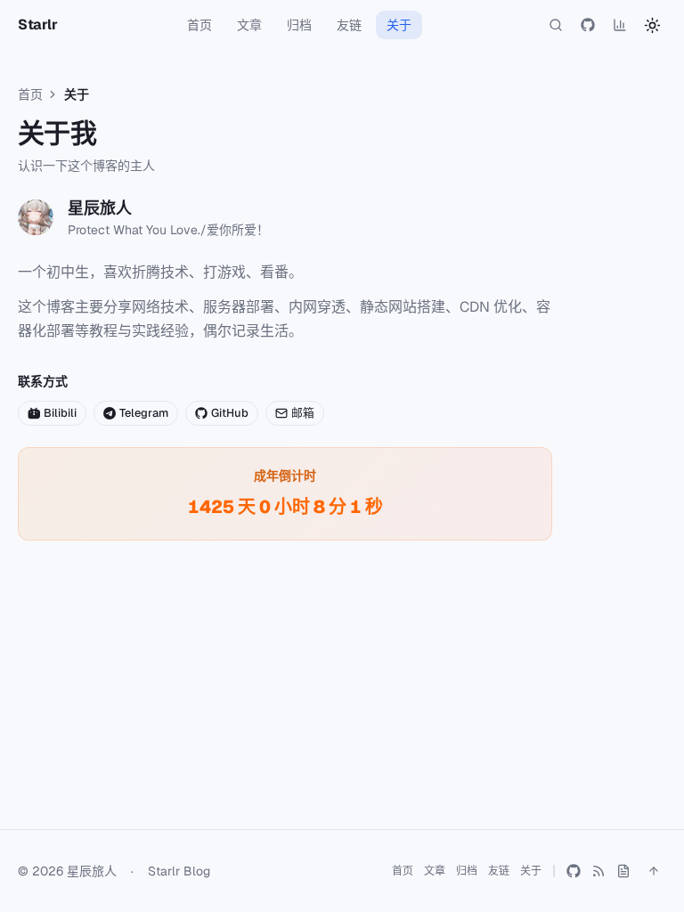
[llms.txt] (623, 871)
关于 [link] (76, 94)
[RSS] (598, 871)
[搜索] (556, 25)
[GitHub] (588, 25)
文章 (249, 25)
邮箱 (302, 412)
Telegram (143, 412)
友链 (349, 25)
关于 (399, 25)
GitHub (229, 412)
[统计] (620, 25)
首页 (199, 25)
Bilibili (60, 412)
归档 (299, 25)
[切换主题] (652, 25)
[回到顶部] (653, 871)
